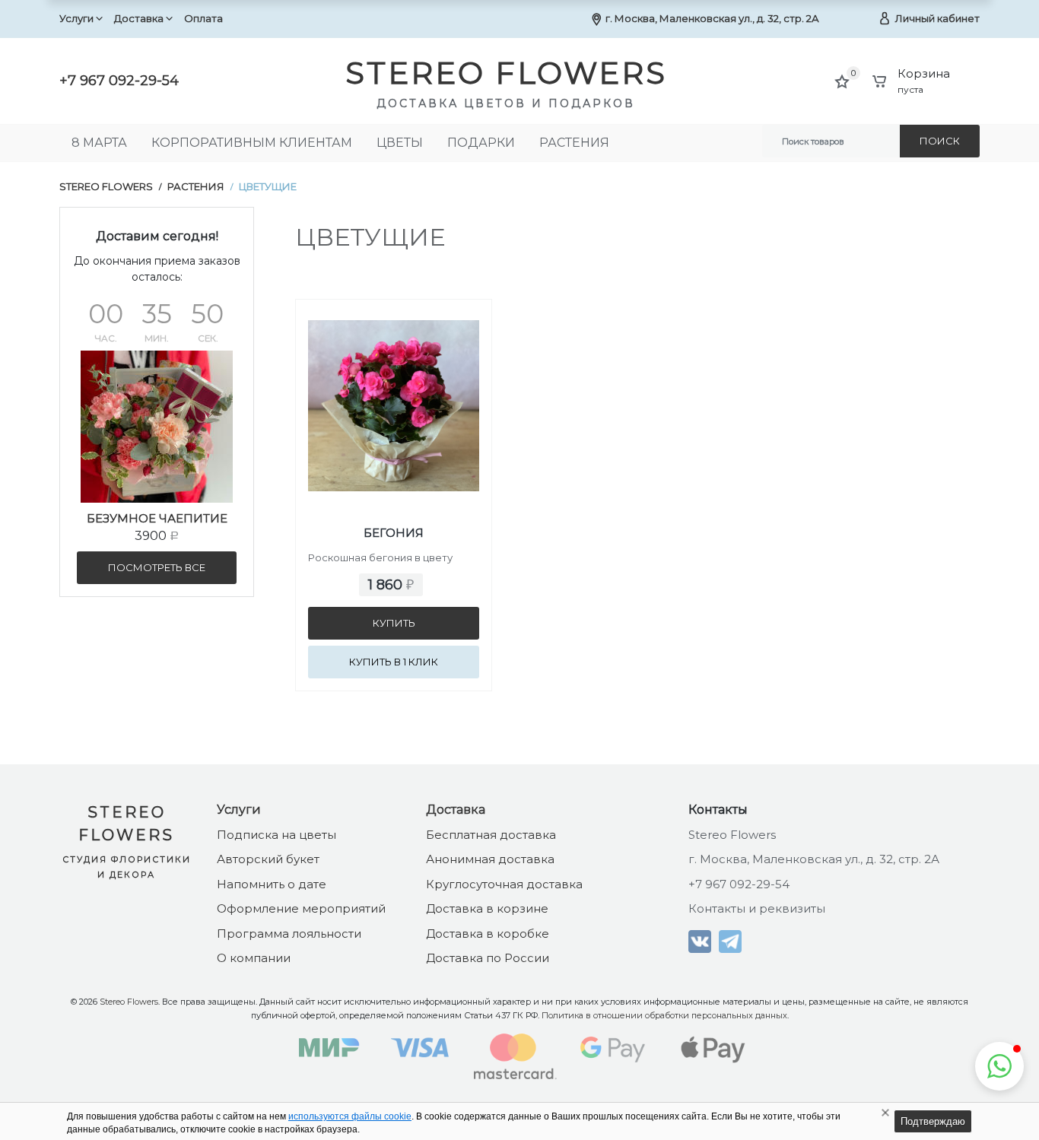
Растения (574, 142)
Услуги (76, 18)
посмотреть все (156, 567)
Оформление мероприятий (301, 908)
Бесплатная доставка (491, 834)
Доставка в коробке (487, 933)
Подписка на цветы (276, 834)
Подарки (481, 142)
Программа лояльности (289, 933)
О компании (254, 958)
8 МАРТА (99, 142)
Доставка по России (487, 958)
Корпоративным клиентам (251, 142)
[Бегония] (393, 376)
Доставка (139, 18)
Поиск (940, 141)
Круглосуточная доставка (504, 884)
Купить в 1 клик (393, 662)
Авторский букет (268, 859)
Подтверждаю (933, 1121)
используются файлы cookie (349, 1116)
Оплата (203, 18)
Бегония (394, 533)
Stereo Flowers (106, 186)
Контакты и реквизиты (756, 908)
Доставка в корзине (487, 908)
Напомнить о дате (271, 884)
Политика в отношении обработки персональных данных (664, 1015)
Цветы (400, 142)
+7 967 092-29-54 (119, 80)
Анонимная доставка (490, 859)
